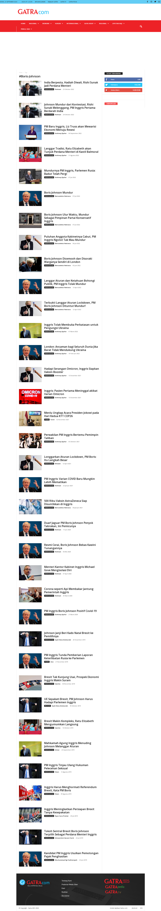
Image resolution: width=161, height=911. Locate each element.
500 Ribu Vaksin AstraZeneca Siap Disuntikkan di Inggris (65, 502)
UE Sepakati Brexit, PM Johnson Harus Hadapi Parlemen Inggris (68, 700)
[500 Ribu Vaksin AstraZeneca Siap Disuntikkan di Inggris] (30, 506)
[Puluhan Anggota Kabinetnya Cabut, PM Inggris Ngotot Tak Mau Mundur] (30, 242)
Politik (47, 419)
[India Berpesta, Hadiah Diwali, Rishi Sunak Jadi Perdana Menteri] (30, 88)
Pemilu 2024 (25, 29)
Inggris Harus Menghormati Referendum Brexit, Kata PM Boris (70, 788)
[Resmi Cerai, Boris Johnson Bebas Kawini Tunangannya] (30, 550)
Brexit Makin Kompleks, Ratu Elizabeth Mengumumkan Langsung (69, 722)
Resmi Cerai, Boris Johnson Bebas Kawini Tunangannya (70, 546)
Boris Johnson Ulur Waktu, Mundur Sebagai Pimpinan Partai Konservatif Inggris (67, 218)
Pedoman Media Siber (70, 884)
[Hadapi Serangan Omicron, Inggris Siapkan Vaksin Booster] (30, 374)
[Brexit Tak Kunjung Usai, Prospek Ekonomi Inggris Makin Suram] (30, 682)
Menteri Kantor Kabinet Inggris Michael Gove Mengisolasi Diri (69, 568)
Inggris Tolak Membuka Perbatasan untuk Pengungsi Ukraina (71, 326)
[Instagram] (151, 2)
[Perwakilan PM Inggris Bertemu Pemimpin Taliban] (30, 440)
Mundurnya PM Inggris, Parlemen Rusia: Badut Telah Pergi (69, 172)
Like (139, 79)
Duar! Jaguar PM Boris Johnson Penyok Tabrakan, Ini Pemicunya (68, 524)
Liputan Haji (117, 23)
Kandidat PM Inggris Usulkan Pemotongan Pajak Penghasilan (71, 854)
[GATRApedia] (115, 887)
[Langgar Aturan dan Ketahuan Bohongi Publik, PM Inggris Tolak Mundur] (30, 286)
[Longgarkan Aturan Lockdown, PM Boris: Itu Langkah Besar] (30, 462)
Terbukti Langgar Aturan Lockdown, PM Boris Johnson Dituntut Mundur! (69, 304)
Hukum (58, 23)
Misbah (58, 464)
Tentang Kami (67, 881)
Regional (103, 23)
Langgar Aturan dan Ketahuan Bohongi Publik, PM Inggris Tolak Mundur (69, 282)
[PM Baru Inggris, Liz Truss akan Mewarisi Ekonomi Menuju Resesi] (30, 132)
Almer (57, 750)
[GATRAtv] (115, 892)
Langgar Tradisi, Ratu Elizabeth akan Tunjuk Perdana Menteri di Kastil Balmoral (71, 150)
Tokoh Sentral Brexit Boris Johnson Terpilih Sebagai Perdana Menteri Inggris (70, 832)
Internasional (72, 23)
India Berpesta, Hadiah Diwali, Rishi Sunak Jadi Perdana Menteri (71, 84)
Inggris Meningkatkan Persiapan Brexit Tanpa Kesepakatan (69, 810)
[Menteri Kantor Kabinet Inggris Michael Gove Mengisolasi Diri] (30, 572)
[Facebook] (147, 2)
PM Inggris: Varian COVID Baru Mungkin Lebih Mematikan (69, 480)
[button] (141, 26)
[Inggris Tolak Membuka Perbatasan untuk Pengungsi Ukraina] (30, 330)
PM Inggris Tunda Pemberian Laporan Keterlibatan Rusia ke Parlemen (68, 656)
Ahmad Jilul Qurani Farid (64, 838)
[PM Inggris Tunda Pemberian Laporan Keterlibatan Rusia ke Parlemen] (30, 660)
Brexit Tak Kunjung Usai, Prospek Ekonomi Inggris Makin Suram (71, 678)
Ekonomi (45, 23)
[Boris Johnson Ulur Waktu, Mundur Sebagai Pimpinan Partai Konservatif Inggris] (30, 220)
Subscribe (136, 90)
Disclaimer (65, 896)
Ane (52, 662)
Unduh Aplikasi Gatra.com (119, 908)
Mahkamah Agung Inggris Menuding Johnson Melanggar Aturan (67, 744)
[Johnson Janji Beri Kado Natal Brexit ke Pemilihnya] (30, 638)
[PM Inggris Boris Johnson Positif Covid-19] (30, 616)
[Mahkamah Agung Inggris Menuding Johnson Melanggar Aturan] (30, 748)
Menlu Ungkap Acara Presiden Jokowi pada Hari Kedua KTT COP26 (71, 414)
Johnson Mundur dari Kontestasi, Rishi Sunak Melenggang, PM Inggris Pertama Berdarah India (69, 108)
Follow (137, 85)
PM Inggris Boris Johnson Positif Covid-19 (70, 611)
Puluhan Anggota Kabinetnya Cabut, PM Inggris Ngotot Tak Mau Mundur (70, 238)
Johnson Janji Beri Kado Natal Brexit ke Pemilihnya (68, 634)
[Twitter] (155, 2)
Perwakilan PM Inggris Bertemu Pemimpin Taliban (71, 436)
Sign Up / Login (27, 2)
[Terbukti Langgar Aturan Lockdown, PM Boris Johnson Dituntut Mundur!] (30, 308)
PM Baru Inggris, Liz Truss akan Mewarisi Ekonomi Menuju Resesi (70, 128)
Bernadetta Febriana (63, 196)
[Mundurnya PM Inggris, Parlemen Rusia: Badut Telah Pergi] (30, 176)
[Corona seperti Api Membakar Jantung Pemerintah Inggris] (30, 594)
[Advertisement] (80, 50)
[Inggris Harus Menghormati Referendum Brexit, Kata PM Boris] (30, 793)
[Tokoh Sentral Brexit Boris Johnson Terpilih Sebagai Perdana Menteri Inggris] (30, 837)
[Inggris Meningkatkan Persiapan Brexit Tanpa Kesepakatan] (30, 815)
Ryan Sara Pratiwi (61, 816)
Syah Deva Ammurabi (63, 640)
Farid (52, 420)
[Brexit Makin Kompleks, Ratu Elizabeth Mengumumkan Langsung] (30, 726)
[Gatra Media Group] (117, 881)
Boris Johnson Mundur (58, 192)
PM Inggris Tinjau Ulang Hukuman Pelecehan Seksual (66, 766)
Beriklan (65, 892)
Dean (57, 772)
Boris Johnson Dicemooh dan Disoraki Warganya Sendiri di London (68, 260)
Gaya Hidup (88, 23)
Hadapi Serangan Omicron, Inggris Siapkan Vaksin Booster (71, 370)
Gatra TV (63, 2)
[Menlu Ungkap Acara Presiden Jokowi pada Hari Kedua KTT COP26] (30, 418)
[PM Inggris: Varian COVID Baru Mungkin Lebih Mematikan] (30, 484)
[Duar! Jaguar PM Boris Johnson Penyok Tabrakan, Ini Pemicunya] (30, 528)
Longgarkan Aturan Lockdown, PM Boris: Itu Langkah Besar (70, 458)
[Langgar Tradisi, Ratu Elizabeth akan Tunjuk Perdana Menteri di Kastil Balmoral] (30, 154)
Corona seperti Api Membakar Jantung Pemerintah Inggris (68, 590)
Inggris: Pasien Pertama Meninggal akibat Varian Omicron (70, 392)
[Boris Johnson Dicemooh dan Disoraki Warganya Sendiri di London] (30, 264)
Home (23, 23)
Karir (63, 888)
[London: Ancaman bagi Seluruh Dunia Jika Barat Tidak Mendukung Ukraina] (30, 352)
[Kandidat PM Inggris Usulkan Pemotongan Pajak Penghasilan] (30, 859)
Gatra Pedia (73, 2)
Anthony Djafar (61, 133)
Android (134, 908)
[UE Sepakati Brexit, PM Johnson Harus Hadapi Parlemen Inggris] (30, 704)
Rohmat (58, 89)
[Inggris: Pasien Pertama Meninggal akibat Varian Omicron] (30, 396)
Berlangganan (40, 2)
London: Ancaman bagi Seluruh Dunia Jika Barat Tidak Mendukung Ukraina (71, 348)
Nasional (33, 23)
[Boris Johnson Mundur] (30, 198)
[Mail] (159, 2)
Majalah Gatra (53, 2)
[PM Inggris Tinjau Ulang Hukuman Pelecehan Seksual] (30, 771)
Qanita (57, 684)
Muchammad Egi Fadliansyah (66, 860)
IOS (141, 908)
